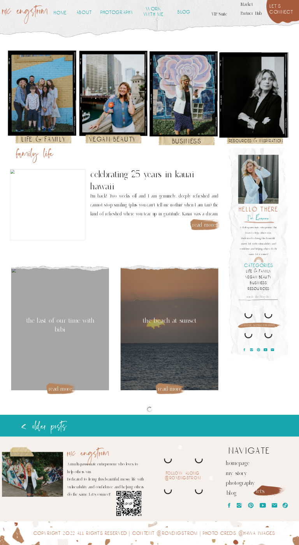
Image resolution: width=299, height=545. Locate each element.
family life (34, 154)
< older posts (43, 426)
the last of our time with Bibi (60, 325)
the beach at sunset (169, 320)
